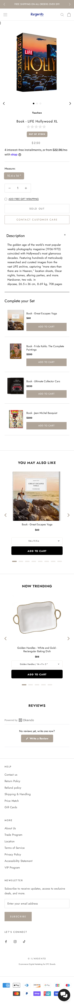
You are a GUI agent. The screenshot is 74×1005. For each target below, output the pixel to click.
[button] (37, 127)
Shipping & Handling (18, 794)
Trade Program (13, 835)
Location (10, 841)
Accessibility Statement (18, 861)
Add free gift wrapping (24, 199)
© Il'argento (37, 958)
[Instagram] (15, 941)
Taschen (37, 113)
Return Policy (12, 781)
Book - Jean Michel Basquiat (41, 413)
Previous (4, 4)
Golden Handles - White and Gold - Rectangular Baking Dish (37, 649)
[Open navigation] (5, 14)
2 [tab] (37, 103)
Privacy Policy (13, 854)
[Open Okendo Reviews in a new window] (19, 720)
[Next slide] (68, 515)
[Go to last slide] (5, 515)
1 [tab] (33, 103)
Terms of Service (15, 848)
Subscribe (18, 916)
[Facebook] (6, 941)
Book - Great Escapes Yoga (41, 313)
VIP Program (12, 867)
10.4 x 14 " (14, 176)
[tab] (14, 561)
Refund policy (13, 788)
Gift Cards (11, 807)
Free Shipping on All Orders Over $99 (37, 4)
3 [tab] (40, 103)
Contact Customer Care (37, 219)
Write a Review (41, 739)
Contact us (11, 775)
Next (69, 4)
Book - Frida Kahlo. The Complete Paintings (45, 347)
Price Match (12, 801)
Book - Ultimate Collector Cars (43, 381)
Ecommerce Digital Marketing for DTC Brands (37, 964)
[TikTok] (24, 941)
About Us (10, 828)
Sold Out (37, 208)
